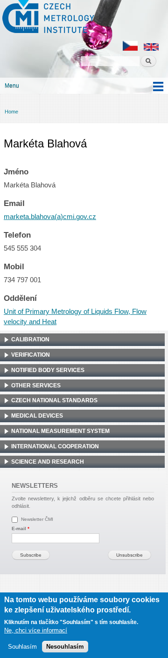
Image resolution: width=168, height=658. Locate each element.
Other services (36, 385)
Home (11, 111)
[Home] (47, 17)
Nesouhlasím (65, 646)
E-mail (20, 528)
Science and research (47, 462)
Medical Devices (37, 415)
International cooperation (55, 446)
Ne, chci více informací (35, 630)
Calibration (30, 339)
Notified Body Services (47, 370)
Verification (30, 355)
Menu (12, 85)
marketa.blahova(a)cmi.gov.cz (50, 216)
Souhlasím (22, 646)
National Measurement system (60, 431)
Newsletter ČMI (37, 519)
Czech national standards (54, 400)
